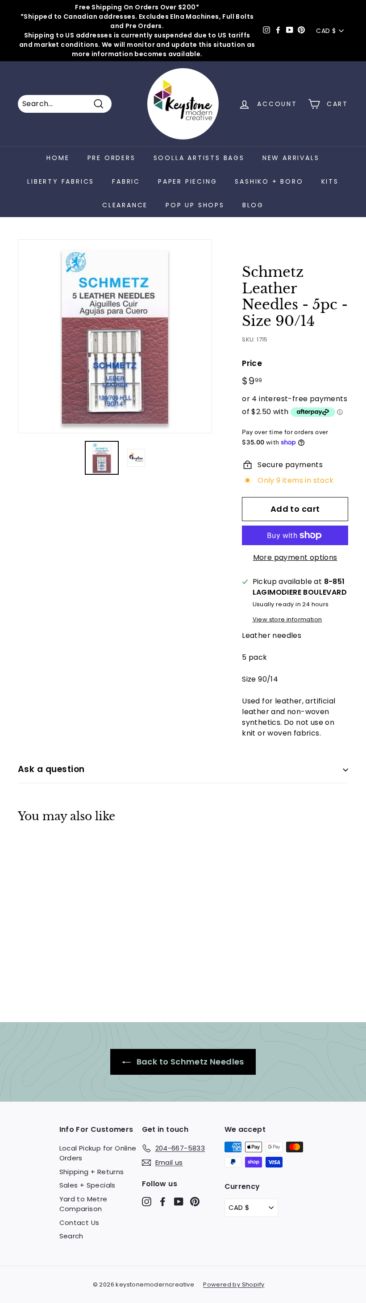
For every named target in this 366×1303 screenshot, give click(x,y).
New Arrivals (291, 157)
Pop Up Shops (195, 205)
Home (57, 157)
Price (252, 363)
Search (71, 1236)
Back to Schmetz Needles (189, 1061)
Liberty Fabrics (60, 181)
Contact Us (79, 1222)
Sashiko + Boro (269, 181)
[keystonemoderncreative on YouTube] (178, 1201)
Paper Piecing (187, 181)
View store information (287, 619)
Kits (330, 181)
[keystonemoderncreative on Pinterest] (195, 1201)
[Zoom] (115, 336)
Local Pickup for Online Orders (98, 1153)
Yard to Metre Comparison (83, 1204)
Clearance (125, 205)
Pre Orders (111, 157)
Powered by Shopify (233, 1284)
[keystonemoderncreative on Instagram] (146, 1201)
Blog (253, 205)
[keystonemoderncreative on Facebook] (162, 1201)
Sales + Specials (87, 1185)
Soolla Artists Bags (199, 157)
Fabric (126, 181)
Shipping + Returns (91, 1171)
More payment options (295, 557)
